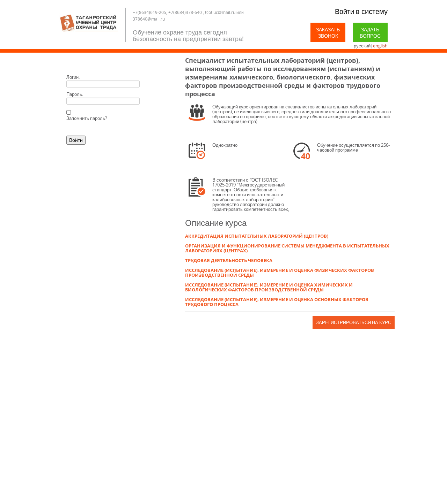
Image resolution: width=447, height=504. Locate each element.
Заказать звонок (328, 32)
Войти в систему (361, 11)
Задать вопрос (370, 32)
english (380, 46)
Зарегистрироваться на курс (353, 322)
